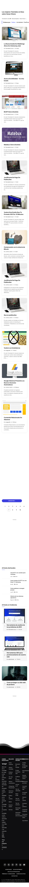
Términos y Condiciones (8, 873)
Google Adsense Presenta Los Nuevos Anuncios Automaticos (14, 383)
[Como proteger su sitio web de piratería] (14, 673)
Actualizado (20, 22)
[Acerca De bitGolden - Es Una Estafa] (14, 69)
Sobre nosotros (21, 873)
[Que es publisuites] (14, 305)
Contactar (14, 876)
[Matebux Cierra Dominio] (14, 135)
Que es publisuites (10, 315)
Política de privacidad (14, 871)
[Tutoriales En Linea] (4, 764)
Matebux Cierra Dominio (12, 145)
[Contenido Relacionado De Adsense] (14, 408)
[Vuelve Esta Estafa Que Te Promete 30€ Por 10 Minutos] (14, 202)
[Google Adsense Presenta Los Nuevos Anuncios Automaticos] (14, 371)
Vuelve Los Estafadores (12, 348)
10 (20, 510)
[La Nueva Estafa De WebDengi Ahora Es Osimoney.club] (14, 34)
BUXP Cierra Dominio (11, 112)
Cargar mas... (12, 500)
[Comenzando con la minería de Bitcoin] (14, 237)
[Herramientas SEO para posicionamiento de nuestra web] (14, 643)
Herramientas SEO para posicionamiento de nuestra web (16, 655)
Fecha (13, 22)
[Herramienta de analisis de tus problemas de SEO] (14, 616)
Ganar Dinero (22, 18)
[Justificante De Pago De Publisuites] (14, 168)
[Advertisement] (14, 6)
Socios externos (17, 869)
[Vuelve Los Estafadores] (14, 338)
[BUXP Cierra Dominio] (14, 102)
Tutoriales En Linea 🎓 (6, 18)
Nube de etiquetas (15, 18)
